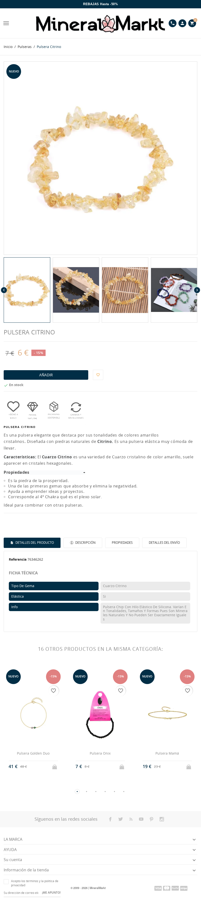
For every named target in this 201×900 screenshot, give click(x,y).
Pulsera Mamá (167, 753)
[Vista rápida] (28, 766)
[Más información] (37, 766)
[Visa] (158, 888)
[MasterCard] (166, 888)
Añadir (46, 374)
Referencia (17, 559)
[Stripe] (184, 888)
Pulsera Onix (100, 753)
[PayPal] (175, 888)
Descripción (85, 542)
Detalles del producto (34, 542)
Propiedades (122, 542)
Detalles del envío (164, 542)
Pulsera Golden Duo (33, 753)
